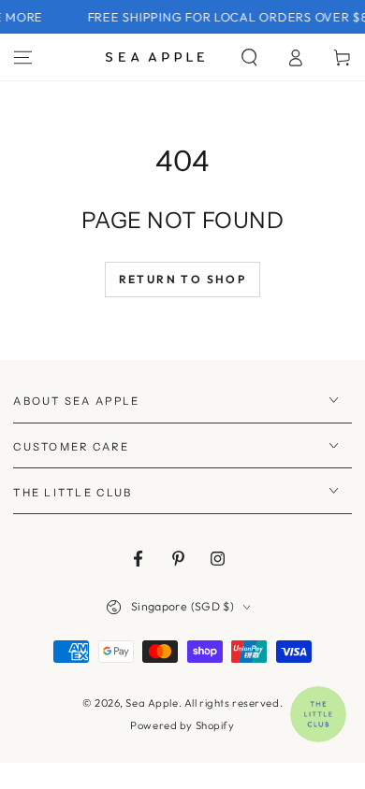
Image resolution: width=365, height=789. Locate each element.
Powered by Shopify (182, 725)
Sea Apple (151, 703)
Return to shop (183, 279)
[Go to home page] (155, 57)
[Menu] (23, 57)
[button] (249, 57)
